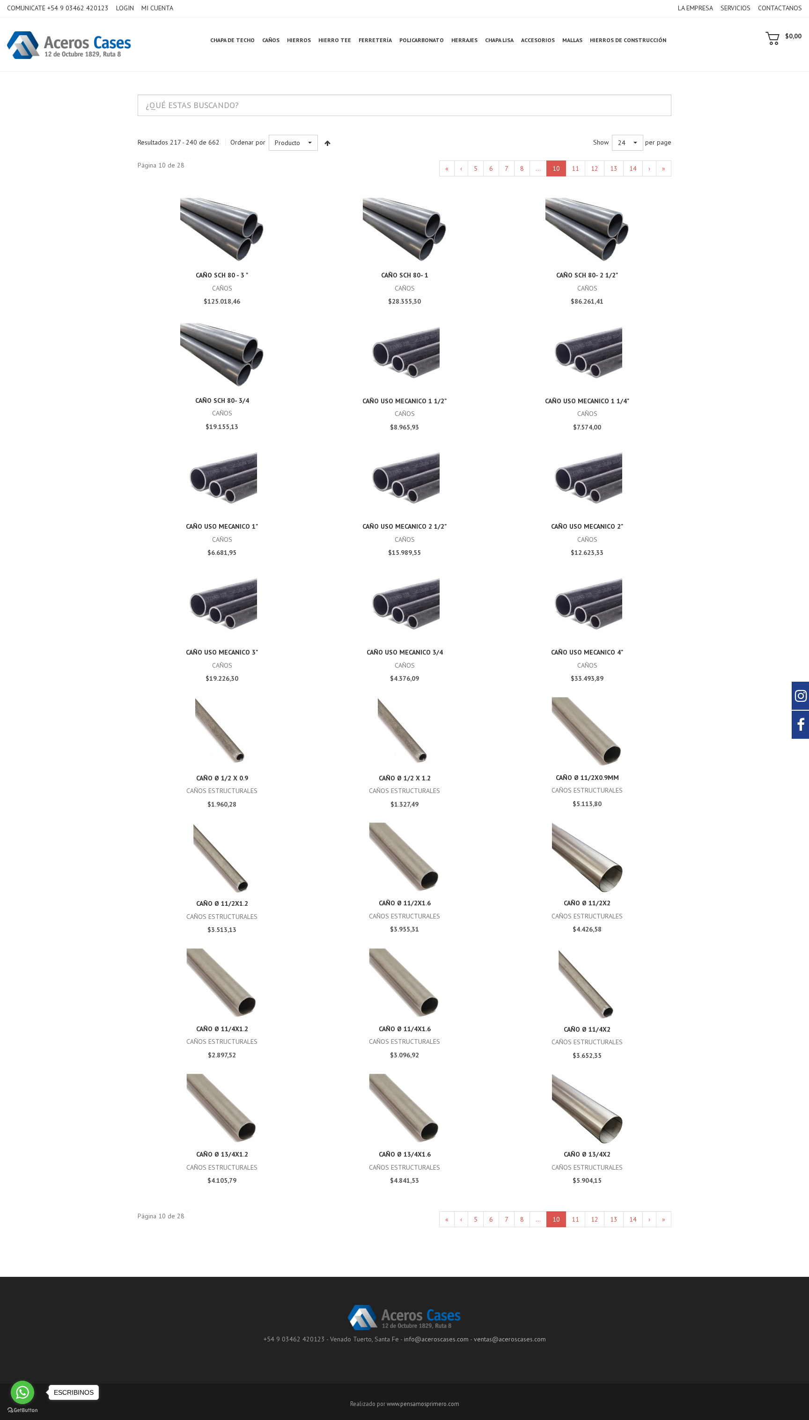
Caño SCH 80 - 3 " (222, 275)
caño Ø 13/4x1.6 (405, 1154)
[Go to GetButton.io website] (22, 1410)
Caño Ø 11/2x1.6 (405, 903)
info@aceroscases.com (436, 1339)
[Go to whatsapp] (22, 1392)
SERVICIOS (735, 8)
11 (575, 168)
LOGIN (125, 8)
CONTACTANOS (780, 8)
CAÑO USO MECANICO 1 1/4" (587, 401)
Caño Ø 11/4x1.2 (222, 1029)
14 (633, 168)
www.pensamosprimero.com (423, 1403)
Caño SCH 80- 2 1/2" (587, 275)
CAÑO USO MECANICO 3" (222, 652)
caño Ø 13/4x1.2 (222, 1154)
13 (614, 168)
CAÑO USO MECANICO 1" (222, 526)
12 (594, 168)
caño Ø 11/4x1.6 (405, 1029)
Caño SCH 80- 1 (404, 275)
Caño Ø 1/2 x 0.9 (222, 778)
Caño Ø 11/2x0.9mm (587, 777)
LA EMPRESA (695, 8)
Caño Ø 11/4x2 (587, 1029)
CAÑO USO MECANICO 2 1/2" (404, 526)
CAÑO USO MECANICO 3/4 (405, 652)
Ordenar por (247, 142)
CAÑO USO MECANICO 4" (587, 652)
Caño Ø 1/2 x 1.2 (405, 778)
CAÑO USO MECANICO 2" (587, 526)
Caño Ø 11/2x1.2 (222, 903)
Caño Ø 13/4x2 (587, 1154)
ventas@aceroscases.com (510, 1339)
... (538, 168)
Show (601, 142)
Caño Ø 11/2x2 (587, 903)
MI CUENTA (157, 8)
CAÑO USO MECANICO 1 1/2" (404, 401)
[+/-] (327, 142)
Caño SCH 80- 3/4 (222, 400)
